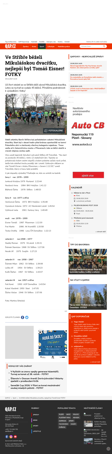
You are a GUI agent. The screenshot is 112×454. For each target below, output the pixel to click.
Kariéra (60, 42)
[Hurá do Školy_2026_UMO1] (53, 344)
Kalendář (34, 42)
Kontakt (67, 42)
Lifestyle (50, 46)
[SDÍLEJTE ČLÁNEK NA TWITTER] (26, 317)
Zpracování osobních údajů (13, 441)
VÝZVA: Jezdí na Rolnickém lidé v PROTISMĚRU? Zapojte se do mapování (87, 90)
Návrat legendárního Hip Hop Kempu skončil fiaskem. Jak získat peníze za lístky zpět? (86, 67)
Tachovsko (63, 424)
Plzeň (61, 414)
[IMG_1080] (54, 131)
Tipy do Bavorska (10, 42)
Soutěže (41, 42)
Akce (68, 414)
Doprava (62, 421)
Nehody (76, 418)
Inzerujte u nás (51, 42)
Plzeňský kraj (64, 418)
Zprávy (26, 46)
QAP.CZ (7, 398)
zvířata (62, 427)
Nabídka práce (64, 46)
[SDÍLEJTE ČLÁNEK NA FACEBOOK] (22, 317)
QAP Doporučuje (23, 42)
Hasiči (73, 424)
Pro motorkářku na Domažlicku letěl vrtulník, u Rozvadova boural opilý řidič (86, 78)
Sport (42, 46)
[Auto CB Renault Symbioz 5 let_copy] (88, 179)
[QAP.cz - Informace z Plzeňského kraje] (10, 46)
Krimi (34, 46)
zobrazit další (101, 232)
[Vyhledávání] (104, 46)
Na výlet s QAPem (79, 280)
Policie (76, 414)
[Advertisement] (56, 20)
